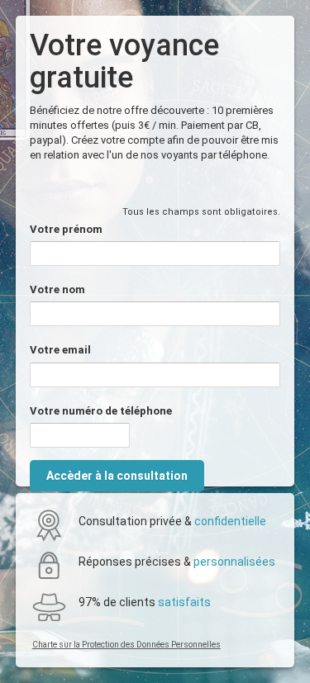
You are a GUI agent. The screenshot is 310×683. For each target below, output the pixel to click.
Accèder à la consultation (117, 475)
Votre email (60, 350)
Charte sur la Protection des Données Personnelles (126, 644)
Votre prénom (66, 229)
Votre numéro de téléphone (101, 411)
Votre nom (57, 289)
